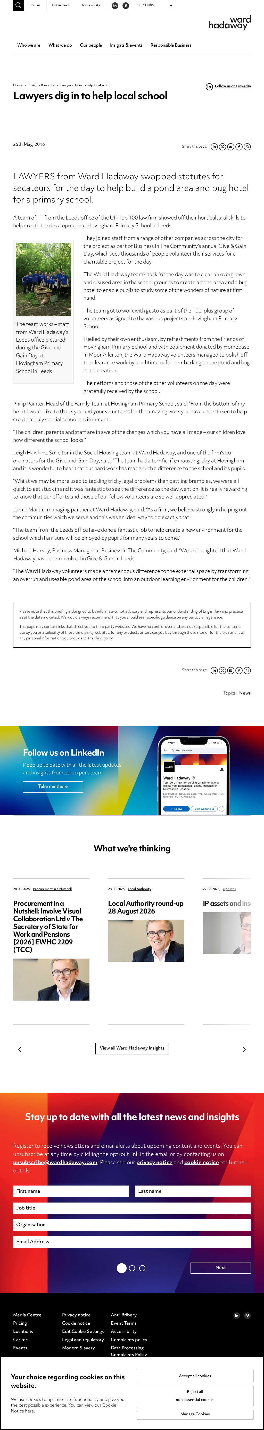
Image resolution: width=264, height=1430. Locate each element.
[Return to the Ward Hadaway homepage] (230, 22)
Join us (35, 5)
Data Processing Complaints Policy (129, 1351)
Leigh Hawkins (30, 453)
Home (17, 85)
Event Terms (124, 1323)
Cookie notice (76, 1323)
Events (20, 1348)
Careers (21, 1340)
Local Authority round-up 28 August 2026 (145, 908)
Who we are (28, 45)
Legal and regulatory (83, 1340)
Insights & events (126, 45)
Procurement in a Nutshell (52, 889)
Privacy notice (76, 1315)
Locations (23, 1331)
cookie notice (201, 1163)
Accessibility (90, 5)
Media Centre (27, 1315)
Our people (91, 45)
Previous (19, 1049)
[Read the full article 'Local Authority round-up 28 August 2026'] (146, 941)
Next (244, 1049)
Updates (229, 889)
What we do (60, 45)
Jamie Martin (29, 510)
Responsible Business (171, 45)
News (245, 693)
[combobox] (155, 5)
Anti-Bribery (124, 1315)
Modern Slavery (78, 1348)
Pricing (20, 1323)
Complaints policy (129, 1340)
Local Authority (139, 889)
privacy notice (154, 1163)
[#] (18, 5)
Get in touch (61, 5)
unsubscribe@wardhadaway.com (55, 1163)
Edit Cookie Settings (83, 1331)
